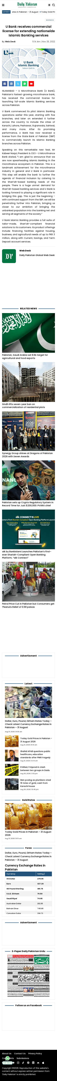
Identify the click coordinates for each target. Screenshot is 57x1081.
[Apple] (43, 1063)
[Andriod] (38, 1063)
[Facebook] (4, 83)
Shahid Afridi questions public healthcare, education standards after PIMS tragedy (35, 754)
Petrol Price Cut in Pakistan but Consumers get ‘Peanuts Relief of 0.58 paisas (28, 605)
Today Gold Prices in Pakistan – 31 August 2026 (28, 833)
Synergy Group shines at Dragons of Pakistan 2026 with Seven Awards (27, 455)
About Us (6, 1054)
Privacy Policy (35, 1054)
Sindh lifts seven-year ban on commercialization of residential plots (23, 406)
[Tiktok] (23, 1063)
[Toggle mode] (49, 5)
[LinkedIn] (11, 83)
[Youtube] (13, 1063)
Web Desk (10, 41)
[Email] (31, 83)
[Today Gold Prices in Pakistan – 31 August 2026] (28, 816)
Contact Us (20, 1054)
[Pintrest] (28, 1063)
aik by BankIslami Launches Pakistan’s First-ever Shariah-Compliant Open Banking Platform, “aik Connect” (26, 554)
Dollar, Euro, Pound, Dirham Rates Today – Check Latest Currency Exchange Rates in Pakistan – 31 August (28, 724)
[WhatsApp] (24, 83)
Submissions (23, 1058)
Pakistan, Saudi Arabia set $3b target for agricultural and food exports (25, 356)
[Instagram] (18, 1063)
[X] (18, 83)
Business (50, 20)
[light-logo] (28, 5)
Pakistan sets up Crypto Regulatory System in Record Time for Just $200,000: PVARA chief (27, 504)
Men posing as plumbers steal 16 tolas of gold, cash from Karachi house (35, 783)
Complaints (8, 1058)
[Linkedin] (33, 1063)
